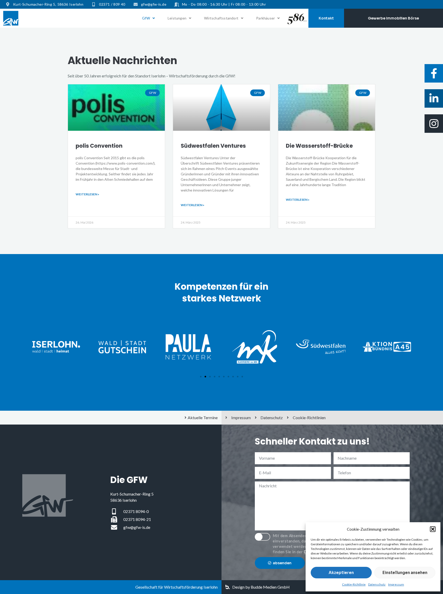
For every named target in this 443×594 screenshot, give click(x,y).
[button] (432, 529)
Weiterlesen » (87, 194)
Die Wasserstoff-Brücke (319, 145)
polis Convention (99, 145)
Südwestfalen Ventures (213, 145)
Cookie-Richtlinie (354, 584)
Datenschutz (377, 584)
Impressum (396, 584)
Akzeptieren (341, 572)
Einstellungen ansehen (404, 572)
